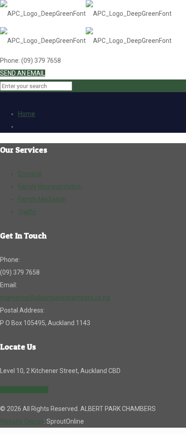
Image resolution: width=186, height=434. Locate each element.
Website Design (22, 421)
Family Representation (50, 186)
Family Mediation (42, 199)
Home (26, 113)
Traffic (27, 211)
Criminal (30, 173)
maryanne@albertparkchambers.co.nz (55, 297)
